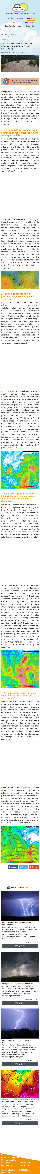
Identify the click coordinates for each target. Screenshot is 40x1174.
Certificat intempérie (13, 26)
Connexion (30, 26)
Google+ (34, 867)
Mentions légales (8, 1160)
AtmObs (20, 18)
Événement (12, 22)
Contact (4, 1154)
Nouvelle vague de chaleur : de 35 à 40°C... (18, 1101)
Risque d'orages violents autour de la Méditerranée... (16, 923)
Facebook (13, 867)
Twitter (24, 867)
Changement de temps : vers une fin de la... (19, 983)
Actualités (31, 18)
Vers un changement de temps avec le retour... (16, 1041)
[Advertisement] (20, 195)
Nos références (26, 22)
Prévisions (9, 18)
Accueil (4, 34)
